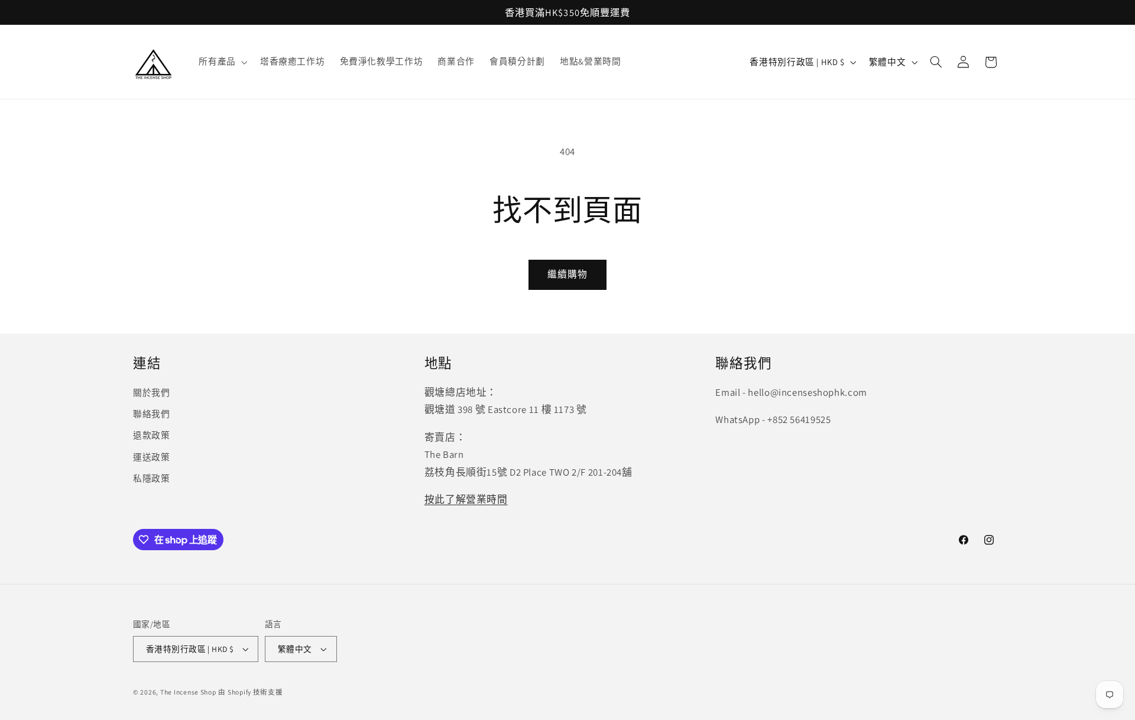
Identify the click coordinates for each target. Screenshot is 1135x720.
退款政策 (151, 435)
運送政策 (151, 457)
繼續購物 (567, 274)
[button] (222, 62)
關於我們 (151, 392)
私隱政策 (151, 478)
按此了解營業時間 (466, 499)
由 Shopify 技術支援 (250, 691)
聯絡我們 (151, 413)
